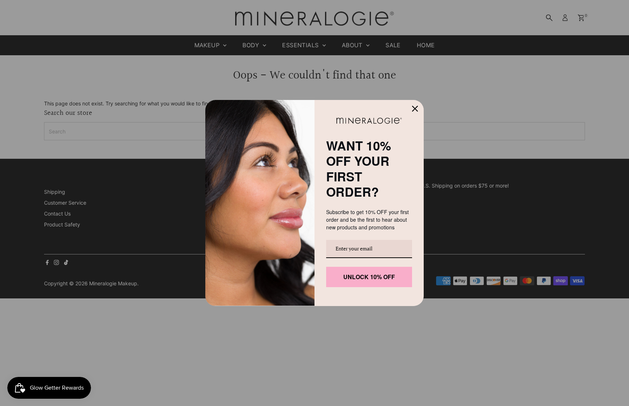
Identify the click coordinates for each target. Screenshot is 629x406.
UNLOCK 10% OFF (369, 273)
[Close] (415, 112)
